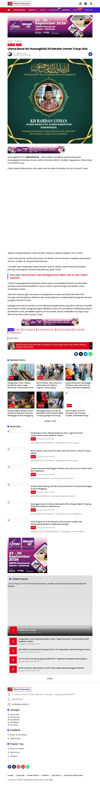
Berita (11, 378)
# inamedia (13, 725)
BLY (14, 53)
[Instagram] (18, 767)
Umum (19, 45)
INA (51, 780)
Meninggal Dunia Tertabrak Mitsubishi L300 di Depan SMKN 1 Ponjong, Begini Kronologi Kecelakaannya (49, 413)
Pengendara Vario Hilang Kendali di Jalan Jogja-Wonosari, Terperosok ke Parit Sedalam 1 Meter (21, 385)
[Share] (90, 54)
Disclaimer (56, 775)
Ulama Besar (16, 333)
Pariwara (13, 756)
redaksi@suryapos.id (20, 704)
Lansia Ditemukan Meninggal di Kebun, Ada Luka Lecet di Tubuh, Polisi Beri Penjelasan (78, 385)
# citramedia (13, 714)
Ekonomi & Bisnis (17, 748)
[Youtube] (23, 767)
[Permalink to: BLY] (10, 54)
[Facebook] (76, 354)
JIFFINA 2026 (15, 738)
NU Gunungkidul (65, 330)
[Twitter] (81, 354)
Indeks (10, 775)
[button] (80, 3)
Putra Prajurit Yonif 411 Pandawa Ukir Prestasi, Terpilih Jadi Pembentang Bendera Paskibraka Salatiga (78, 413)
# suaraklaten (14, 719)
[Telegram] (86, 354)
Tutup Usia (80, 330)
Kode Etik (20, 775)
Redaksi (45, 775)
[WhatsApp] (90, 354)
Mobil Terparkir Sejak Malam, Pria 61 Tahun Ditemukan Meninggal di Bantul (51, 668)
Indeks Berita (33, 775)
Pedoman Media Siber (73, 775)
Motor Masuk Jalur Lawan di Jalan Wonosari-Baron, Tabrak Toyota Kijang (48, 385)
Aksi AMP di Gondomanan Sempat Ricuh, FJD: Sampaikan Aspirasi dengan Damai (54, 649)
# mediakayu (13, 722)
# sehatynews (14, 717)
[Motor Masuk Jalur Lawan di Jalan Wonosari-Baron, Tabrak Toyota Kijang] (49, 372)
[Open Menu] (85, 3)
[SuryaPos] (19, 3)
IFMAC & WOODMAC (18, 735)
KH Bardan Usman (47, 330)
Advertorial (14, 752)
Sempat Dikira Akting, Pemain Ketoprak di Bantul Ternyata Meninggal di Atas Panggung (20, 413)
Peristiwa (11, 45)
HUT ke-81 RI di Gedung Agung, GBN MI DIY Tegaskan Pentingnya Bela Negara (53, 659)
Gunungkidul (30, 330)
